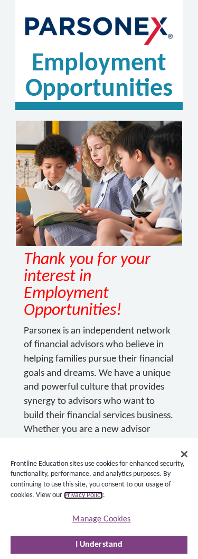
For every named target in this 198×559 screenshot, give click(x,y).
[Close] (184, 454)
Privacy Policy (83, 495)
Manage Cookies (101, 519)
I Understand (99, 544)
